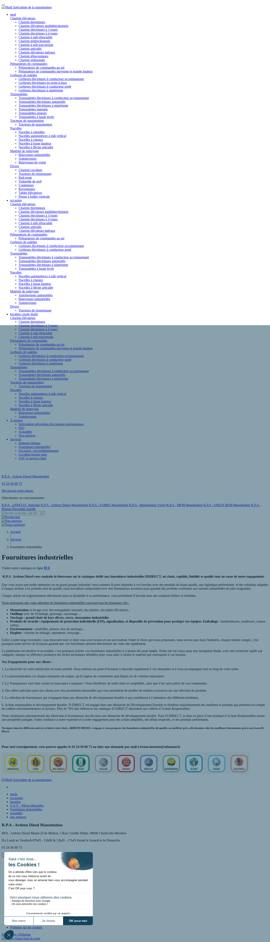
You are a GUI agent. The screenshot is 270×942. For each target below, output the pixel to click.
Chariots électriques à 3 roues (38, 29)
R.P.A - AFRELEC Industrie (21, 505)
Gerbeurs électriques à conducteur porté (45, 86)
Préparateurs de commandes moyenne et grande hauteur (56, 71)
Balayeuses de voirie (32, 162)
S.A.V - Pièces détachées (27, 805)
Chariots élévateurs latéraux (37, 52)
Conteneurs (26, 185)
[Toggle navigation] (3, 4)
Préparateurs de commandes (28, 64)
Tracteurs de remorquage (35, 174)
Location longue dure (33, 454)
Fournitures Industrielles (26, 809)
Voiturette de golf (30, 181)
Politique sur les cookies (26, 927)
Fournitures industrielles (34, 447)
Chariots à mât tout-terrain (36, 45)
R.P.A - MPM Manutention (184, 505)
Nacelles (16, 128)
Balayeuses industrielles (34, 155)
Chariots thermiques (32, 22)
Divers (14, 166)
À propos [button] (16, 420)
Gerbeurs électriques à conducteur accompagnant (51, 79)
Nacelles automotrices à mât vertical (42, 136)
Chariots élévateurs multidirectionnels (43, 26)
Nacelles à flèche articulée (36, 147)
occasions (16, 798)
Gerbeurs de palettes (23, 75)
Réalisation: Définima (16, 934)
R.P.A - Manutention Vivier (147, 505)
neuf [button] (13, 14)
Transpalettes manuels (33, 109)
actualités (16, 813)
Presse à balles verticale (34, 196)
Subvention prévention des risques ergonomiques (51, 424)
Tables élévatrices (30, 193)
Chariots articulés (30, 48)
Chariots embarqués (32, 60)
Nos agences (27, 435)
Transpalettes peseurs (33, 113)
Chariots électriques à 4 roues (38, 33)
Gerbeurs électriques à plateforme (41, 90)
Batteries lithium (29, 443)
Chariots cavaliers (30, 170)
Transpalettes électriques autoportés (42, 101)
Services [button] (15, 439)
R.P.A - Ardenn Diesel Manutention (64, 505)
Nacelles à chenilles (32, 132)
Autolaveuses (27, 158)
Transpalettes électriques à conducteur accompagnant (54, 98)
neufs (13, 794)
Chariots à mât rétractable (35, 37)
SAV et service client (32, 458)
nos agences (18, 817)
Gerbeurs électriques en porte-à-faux (43, 83)
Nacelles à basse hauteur (35, 143)
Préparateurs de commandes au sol (41, 67)
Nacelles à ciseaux (31, 139)
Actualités (25, 431)
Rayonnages (27, 189)
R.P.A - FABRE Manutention (108, 505)
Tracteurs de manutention (27, 120)
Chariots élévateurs (22, 18)
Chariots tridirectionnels (34, 41)
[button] (21, 938)
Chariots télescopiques (33, 56)
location (15, 802)
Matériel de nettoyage (24, 151)
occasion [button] (16, 200)
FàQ (21, 428)
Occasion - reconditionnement (38, 450)
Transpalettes (18, 94)
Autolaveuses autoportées (36, 295)
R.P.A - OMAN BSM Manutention (226, 505)
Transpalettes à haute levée (36, 117)
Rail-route (25, 177)
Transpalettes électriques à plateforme (43, 105)
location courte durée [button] (24, 314)
